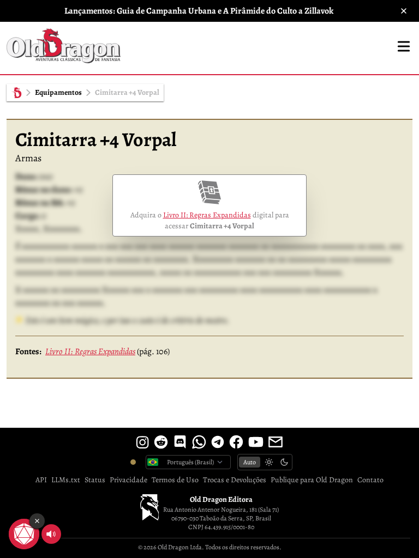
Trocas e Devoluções (234, 480)
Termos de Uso (175, 480)
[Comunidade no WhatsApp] (199, 442)
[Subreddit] (161, 442)
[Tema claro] (269, 462)
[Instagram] (142, 441)
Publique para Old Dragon (312, 480)
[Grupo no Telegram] (217, 441)
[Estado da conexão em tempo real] (133, 462)
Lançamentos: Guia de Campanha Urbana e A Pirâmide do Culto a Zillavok (198, 11)
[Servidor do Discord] (180, 442)
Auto (249, 462)
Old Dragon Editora (221, 499)
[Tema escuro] (284, 462)
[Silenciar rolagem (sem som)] (51, 534)
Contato (370, 480)
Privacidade (128, 480)
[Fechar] (403, 10)
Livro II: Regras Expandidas (207, 215)
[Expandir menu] (403, 46)
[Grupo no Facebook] (236, 442)
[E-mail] (275, 442)
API (41, 480)
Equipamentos (58, 92)
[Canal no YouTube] (256, 442)
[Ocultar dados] (37, 521)
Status (95, 480)
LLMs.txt (65, 480)
